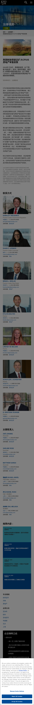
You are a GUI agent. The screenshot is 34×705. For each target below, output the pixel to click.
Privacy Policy (23, 670)
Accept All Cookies (17, 701)
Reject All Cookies (17, 696)
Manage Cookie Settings (17, 691)
